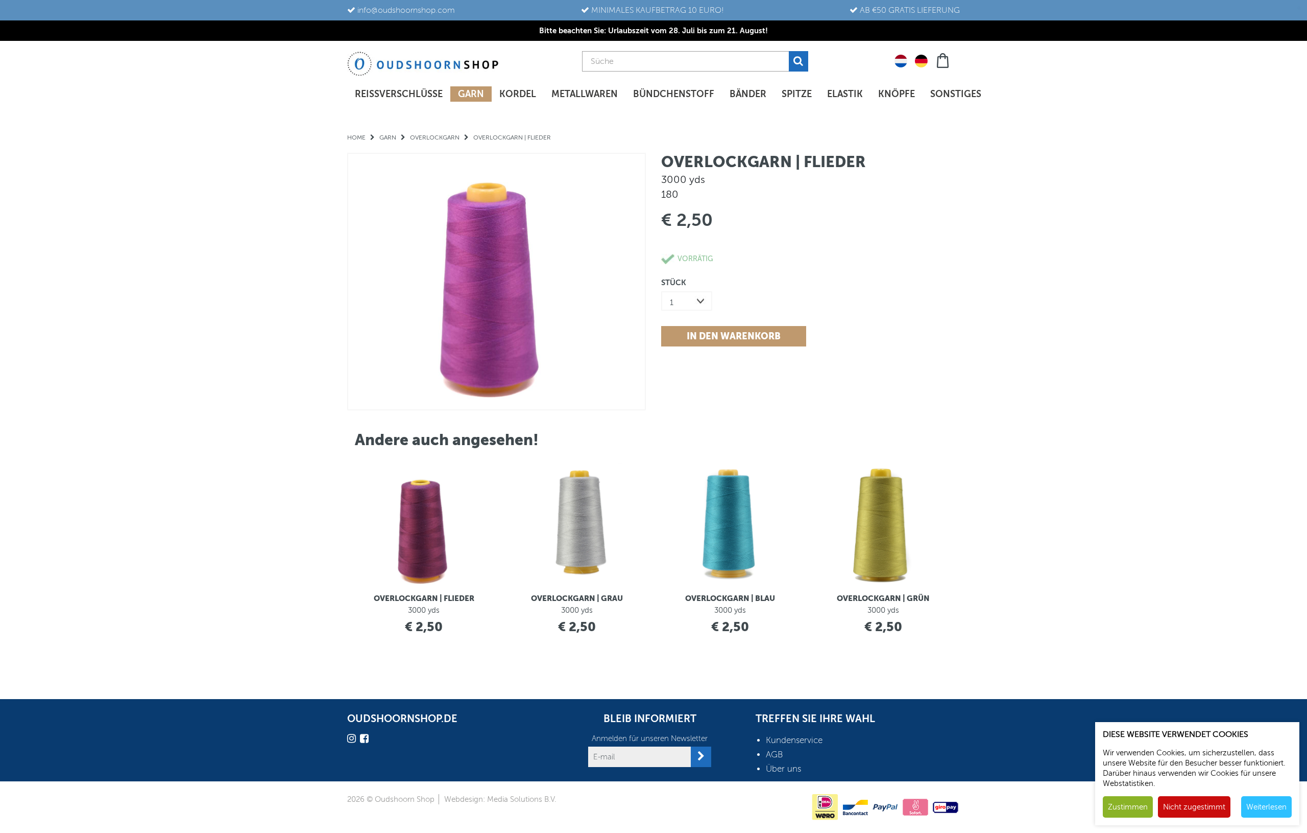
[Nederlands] (900, 60)
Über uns (783, 769)
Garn (471, 94)
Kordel (517, 94)
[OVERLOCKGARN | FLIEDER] (496, 281)
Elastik (845, 94)
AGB (774, 754)
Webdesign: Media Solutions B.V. (500, 799)
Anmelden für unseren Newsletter (650, 738)
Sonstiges (955, 94)
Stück (673, 282)
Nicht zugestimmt (1194, 807)
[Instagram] (352, 740)
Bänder (748, 94)
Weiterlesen (1266, 807)
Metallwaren (584, 94)
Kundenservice (794, 740)
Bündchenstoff (673, 94)
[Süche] (798, 61)
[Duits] (921, 60)
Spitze (797, 94)
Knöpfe (896, 94)
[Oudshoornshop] (423, 63)
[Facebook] (365, 740)
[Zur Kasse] (943, 59)
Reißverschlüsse (399, 94)
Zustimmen (1128, 807)
